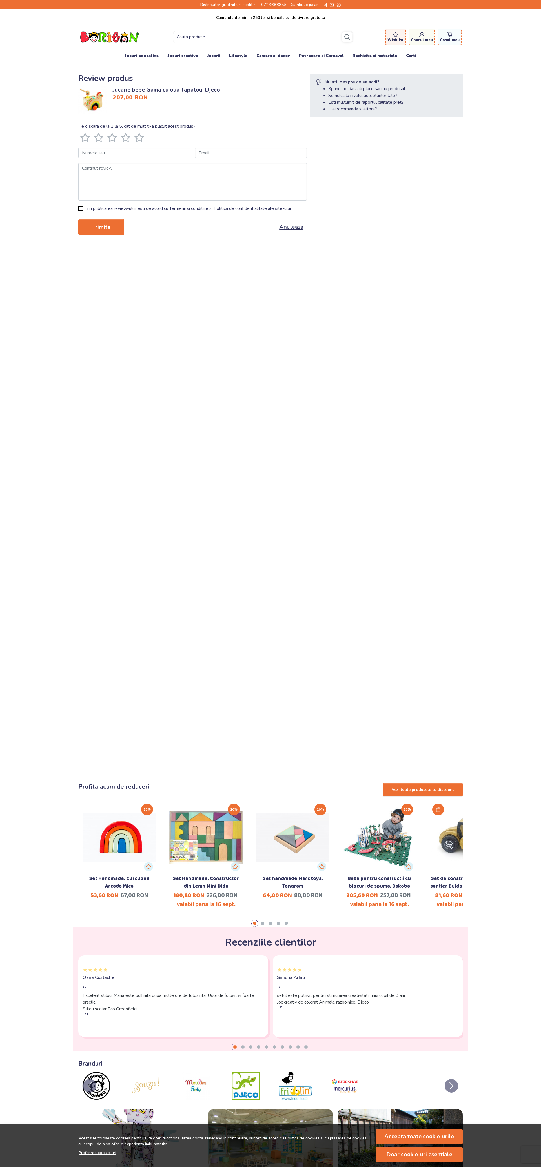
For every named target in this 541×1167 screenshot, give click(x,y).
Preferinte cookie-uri (97, 1152)
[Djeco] (246, 1096)
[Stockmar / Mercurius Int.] (345, 1096)
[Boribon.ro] (109, 37)
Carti (411, 55)
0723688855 (274, 4)
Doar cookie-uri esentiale (419, 1154)
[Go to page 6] (274, 1047)
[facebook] (325, 4)
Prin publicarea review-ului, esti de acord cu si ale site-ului (187, 208)
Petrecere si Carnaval (321, 55)
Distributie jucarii (305, 4)
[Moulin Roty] (196, 1096)
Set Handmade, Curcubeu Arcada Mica (119, 882)
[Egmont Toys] (395, 1096)
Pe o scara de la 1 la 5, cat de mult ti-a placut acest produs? (137, 126)
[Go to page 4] (278, 923)
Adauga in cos (206, 840)
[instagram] (332, 4)
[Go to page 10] (306, 1047)
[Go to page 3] (270, 923)
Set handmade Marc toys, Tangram (293, 882)
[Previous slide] (89, 1086)
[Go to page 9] (298, 1047)
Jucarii (213, 55)
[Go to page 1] (254, 923)
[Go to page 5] (286, 923)
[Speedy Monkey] (96, 1096)
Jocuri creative (183, 55)
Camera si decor (273, 55)
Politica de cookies (302, 1138)
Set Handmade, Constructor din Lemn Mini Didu (206, 882)
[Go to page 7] (282, 1047)
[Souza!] (146, 1096)
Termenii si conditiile (188, 208)
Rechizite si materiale (374, 55)
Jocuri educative (142, 55)
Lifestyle (238, 55)
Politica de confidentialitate (240, 208)
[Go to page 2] (262, 923)
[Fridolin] (295, 1096)
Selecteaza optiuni (119, 827)
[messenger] (339, 4)
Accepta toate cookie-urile (419, 1136)
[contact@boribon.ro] (254, 4)
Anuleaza (291, 227)
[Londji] (445, 1096)
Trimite (101, 227)
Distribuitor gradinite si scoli (225, 4)
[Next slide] (451, 1086)
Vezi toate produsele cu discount (423, 789)
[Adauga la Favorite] (148, 866)
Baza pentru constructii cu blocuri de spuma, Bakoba (379, 882)
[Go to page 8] (290, 1047)
